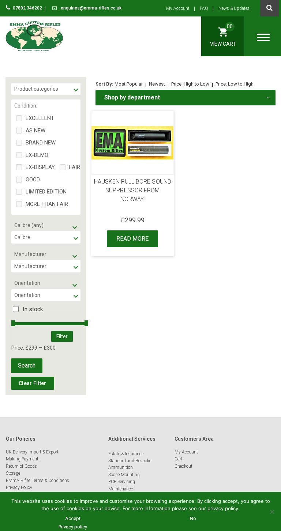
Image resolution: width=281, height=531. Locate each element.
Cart (179, 459)
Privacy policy (73, 527)
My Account (178, 8)
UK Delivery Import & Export (32, 452)
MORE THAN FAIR (47, 204)
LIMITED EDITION (46, 191)
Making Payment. (23, 459)
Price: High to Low (190, 84)
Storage (13, 473)
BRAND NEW (41, 142)
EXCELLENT (40, 118)
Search (26, 365)
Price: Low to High (235, 84)
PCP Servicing (121, 481)
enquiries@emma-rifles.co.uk (90, 8)
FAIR (74, 167)
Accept (72, 518)
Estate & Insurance (125, 453)
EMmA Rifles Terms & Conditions (37, 480)
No (193, 518)
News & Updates (234, 8)
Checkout (183, 466)
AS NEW (35, 130)
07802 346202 (28, 8)
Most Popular (129, 84)
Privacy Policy (19, 487)
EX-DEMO (37, 155)
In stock (33, 309)
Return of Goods (21, 466)
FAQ (204, 8)
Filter (62, 336)
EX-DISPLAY (40, 167)
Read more (132, 238)
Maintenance (120, 489)
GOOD (33, 179)
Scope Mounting (124, 474)
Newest (157, 84)
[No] (272, 511)
